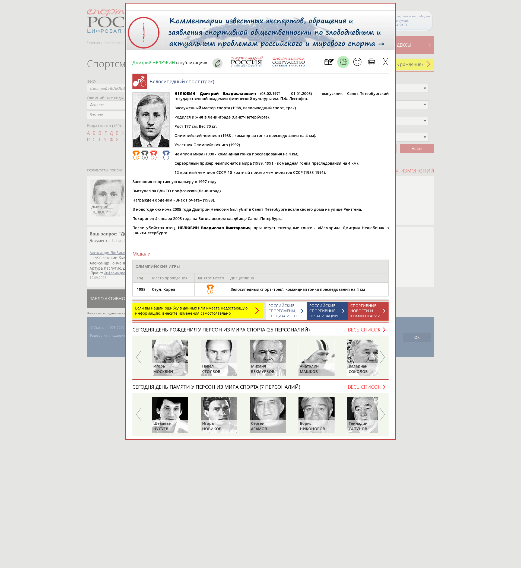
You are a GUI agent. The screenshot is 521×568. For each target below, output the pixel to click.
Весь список (364, 329)
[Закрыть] (385, 62)
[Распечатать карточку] (371, 62)
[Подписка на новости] (329, 62)
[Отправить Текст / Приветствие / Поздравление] (357, 62)
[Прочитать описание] (343, 62)
